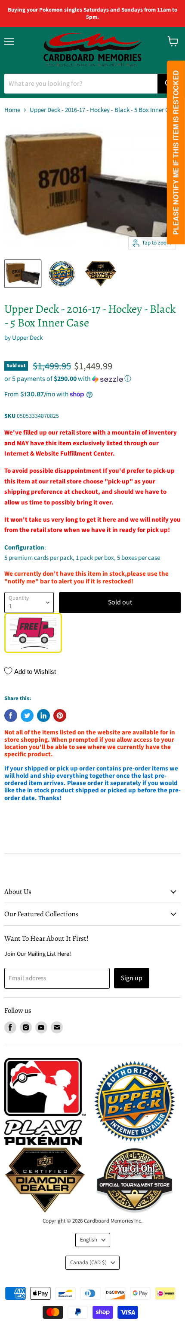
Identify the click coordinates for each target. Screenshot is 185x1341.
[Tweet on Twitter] (27, 715)
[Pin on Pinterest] (59, 715)
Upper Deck (27, 337)
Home (12, 110)
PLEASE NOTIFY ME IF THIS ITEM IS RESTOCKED (176, 152)
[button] (92, 379)
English (88, 1240)
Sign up (131, 978)
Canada (88, 1262)
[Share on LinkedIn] (43, 715)
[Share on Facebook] (10, 715)
